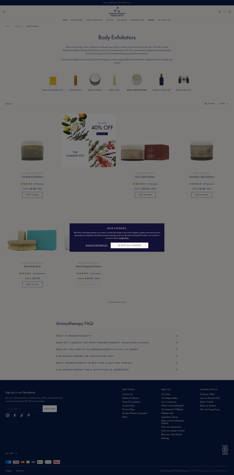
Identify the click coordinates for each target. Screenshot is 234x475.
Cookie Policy (124, 238)
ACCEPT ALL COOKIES (129, 245)
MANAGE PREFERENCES (97, 245)
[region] (117, 237)
